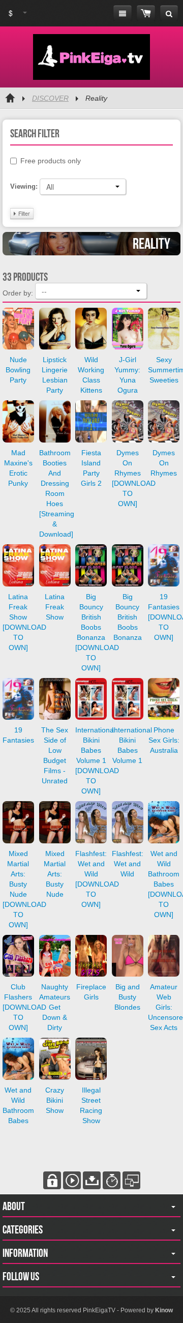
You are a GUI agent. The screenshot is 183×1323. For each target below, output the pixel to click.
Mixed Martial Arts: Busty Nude (55, 873)
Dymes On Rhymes (163, 463)
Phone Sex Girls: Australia (163, 740)
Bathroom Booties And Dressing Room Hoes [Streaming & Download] (56, 493)
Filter (23, 213)
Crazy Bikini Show (54, 1100)
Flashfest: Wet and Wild (127, 863)
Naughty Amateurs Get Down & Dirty (54, 1007)
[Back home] (10, 98)
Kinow (164, 1310)
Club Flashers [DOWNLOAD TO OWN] (24, 1007)
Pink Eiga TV (91, 57)
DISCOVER (50, 98)
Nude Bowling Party (18, 370)
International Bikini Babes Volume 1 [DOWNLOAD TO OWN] (97, 760)
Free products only (50, 161)
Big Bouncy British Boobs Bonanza (127, 617)
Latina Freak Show (55, 607)
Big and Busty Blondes (127, 997)
